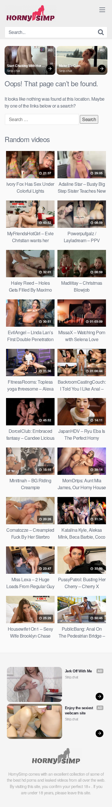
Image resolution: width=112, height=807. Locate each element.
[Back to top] (102, 794)
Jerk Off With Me (78, 671)
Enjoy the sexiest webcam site (79, 710)
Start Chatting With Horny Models (26, 66)
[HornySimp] (30, 13)
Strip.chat (13, 70)
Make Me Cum (70, 66)
